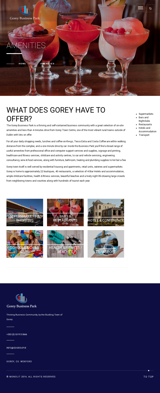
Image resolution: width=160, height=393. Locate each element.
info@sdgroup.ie (16, 348)
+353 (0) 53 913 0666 (16, 334)
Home (22, 64)
